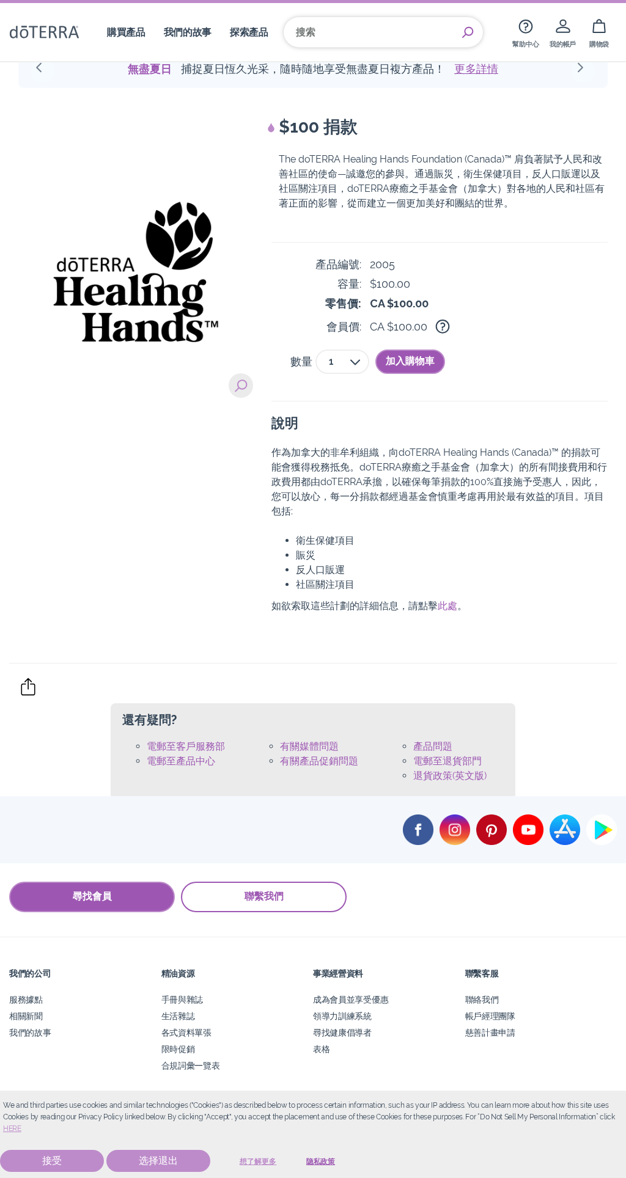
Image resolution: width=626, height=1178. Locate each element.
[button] (43, 71)
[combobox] (342, 361)
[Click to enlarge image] (135, 243)
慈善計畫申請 (490, 1032)
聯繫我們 (264, 896)
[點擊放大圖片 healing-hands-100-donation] (241, 385)
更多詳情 (476, 68)
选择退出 (158, 1160)
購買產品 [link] (126, 32)
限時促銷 (178, 1049)
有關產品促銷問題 (319, 761)
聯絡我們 (482, 999)
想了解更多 (258, 1161)
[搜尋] (467, 32)
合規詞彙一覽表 (190, 1065)
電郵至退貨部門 (447, 761)
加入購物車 (410, 361)
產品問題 (432, 746)
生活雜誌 (178, 1016)
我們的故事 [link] (188, 32)
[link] (525, 32)
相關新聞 (26, 1016)
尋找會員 (92, 896)
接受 (52, 1160)
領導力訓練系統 (342, 1016)
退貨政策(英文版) (450, 775)
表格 (321, 1049)
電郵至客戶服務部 (186, 746)
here (12, 1128)
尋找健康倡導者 (342, 1032)
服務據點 (26, 999)
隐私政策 (320, 1161)
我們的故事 (30, 1032)
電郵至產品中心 (181, 761)
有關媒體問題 (309, 746)
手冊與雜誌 (182, 999)
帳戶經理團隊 (490, 1016)
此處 (447, 606)
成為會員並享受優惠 (350, 999)
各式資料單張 (186, 1032)
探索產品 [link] (249, 32)
